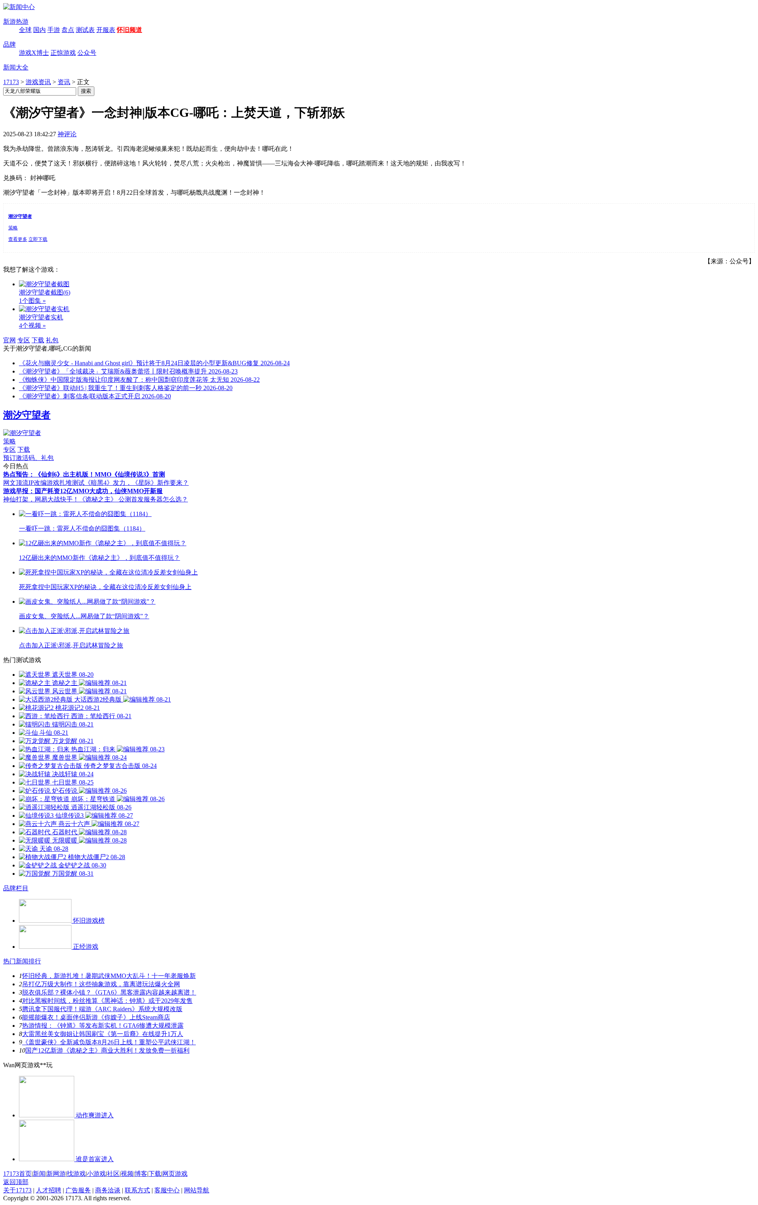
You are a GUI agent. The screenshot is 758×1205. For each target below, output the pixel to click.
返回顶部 (15, 1182)
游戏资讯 (38, 82)
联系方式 (137, 1190)
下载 (38, 340)
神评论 (67, 134)
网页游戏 (175, 1173)
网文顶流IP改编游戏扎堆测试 (43, 482)
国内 (39, 29)
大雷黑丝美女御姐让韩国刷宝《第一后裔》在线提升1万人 (102, 1033)
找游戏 (76, 1173)
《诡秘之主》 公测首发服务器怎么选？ (133, 499)
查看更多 (17, 239)
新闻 (39, 1173)
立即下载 (37, 239)
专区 (23, 340)
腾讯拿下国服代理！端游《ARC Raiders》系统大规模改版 (102, 1009)
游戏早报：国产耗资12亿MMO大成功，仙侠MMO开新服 (83, 491)
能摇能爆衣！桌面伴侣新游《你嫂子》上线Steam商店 (96, 1017)
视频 (127, 1173)
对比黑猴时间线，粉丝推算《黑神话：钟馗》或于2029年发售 (107, 1000)
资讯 (64, 82)
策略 (13, 228)
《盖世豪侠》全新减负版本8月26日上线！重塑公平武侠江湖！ (109, 1042)
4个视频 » (32, 325)
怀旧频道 (129, 29)
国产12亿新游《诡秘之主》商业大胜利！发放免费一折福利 (107, 1050)
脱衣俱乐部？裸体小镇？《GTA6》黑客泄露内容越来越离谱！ (109, 992)
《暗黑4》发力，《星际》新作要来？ (136, 482)
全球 (25, 29)
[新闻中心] (19, 7)
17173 (11, 82)
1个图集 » (32, 300)
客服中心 (167, 1190)
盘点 (68, 29)
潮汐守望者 (27, 415)
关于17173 (17, 1190)
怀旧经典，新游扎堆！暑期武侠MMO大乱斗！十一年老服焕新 (109, 975)
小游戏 (96, 1173)
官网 (9, 340)
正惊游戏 (63, 52)
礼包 (52, 340)
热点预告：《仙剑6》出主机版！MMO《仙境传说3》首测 (84, 474)
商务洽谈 (107, 1190)
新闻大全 (15, 67)
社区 (113, 1173)
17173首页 (17, 1173)
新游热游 (15, 21)
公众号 (86, 52)
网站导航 (196, 1190)
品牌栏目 (15, 888)
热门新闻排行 (22, 961)
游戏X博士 (34, 52)
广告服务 (78, 1190)
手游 (53, 29)
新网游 (56, 1173)
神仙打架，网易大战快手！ (41, 499)
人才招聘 (48, 1190)
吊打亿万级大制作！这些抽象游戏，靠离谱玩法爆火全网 (101, 984)
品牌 (9, 44)
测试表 (85, 29)
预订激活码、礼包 (28, 457)
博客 (141, 1173)
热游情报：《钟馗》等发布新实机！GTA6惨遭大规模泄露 (103, 1025)
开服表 (105, 29)
